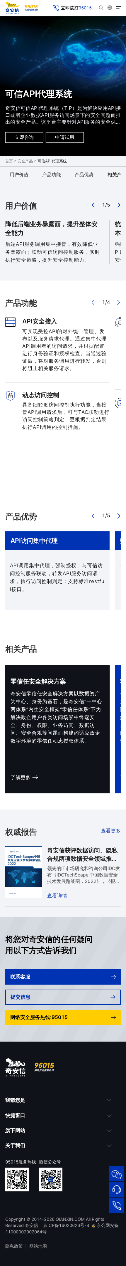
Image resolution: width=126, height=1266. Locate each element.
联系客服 (20, 977)
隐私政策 (14, 1246)
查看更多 (111, 831)
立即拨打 (76, 8)
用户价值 (19, 174)
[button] (93, 205)
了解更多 (20, 777)
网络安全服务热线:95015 (39, 1017)
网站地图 (38, 1246)
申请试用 (64, 137)
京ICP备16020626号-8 (66, 1225)
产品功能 (51, 174)
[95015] (117, 1205)
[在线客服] (117, 1189)
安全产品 (25, 161)
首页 (9, 161)
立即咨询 (24, 137)
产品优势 (84, 174)
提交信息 (20, 997)
